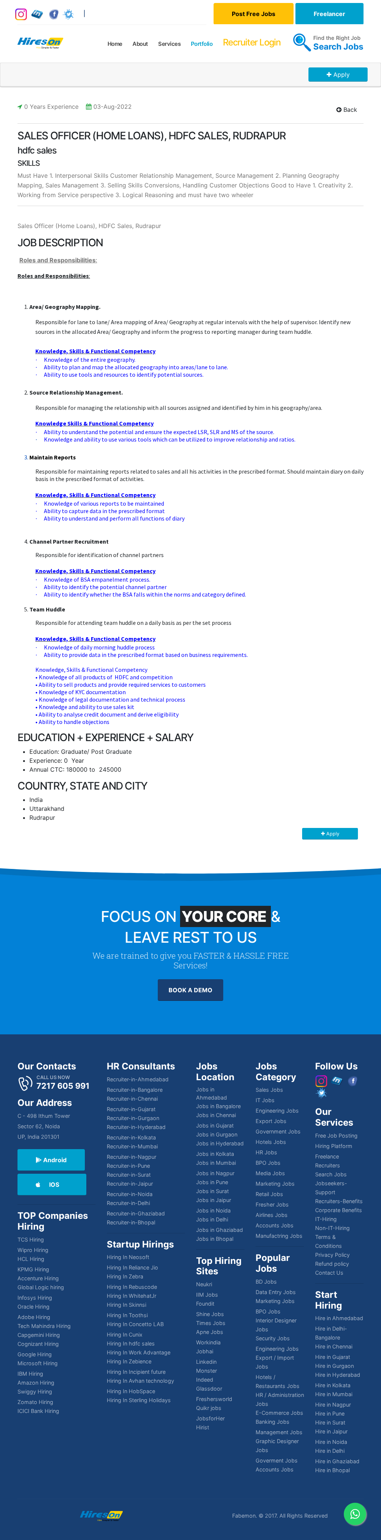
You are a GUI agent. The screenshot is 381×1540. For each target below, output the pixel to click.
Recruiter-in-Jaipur (130, 1183)
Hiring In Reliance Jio (132, 1267)
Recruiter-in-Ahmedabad (138, 1079)
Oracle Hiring (33, 1306)
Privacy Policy (332, 1255)
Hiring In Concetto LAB (135, 1324)
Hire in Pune (330, 1413)
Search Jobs (338, 46)
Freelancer (329, 14)
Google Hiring (34, 1354)
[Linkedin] (37, 13)
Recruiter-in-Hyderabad (136, 1127)
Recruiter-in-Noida (130, 1194)
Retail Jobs (269, 1194)
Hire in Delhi (330, 1451)
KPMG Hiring (33, 1269)
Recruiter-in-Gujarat (131, 1109)
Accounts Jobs (275, 1225)
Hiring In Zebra (125, 1276)
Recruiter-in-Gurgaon (133, 1118)
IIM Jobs (207, 1294)
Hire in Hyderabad (337, 1375)
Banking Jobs (272, 1422)
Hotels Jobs (271, 1142)
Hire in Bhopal (332, 1470)
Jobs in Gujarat (215, 1125)
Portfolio (202, 43)
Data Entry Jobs (276, 1292)
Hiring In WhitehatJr (131, 1296)
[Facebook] (54, 13)
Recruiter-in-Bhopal (131, 1222)
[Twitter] (68, 13)
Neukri (204, 1284)
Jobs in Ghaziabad (219, 1230)
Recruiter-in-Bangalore (135, 1090)
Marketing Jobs (275, 1183)
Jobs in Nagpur (215, 1173)
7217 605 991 (63, 1086)
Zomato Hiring (35, 1402)
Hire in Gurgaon (334, 1366)
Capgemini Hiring (38, 1335)
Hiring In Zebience (129, 1361)
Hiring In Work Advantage (138, 1352)
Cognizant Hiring (38, 1344)
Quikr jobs (208, 1408)
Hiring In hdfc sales (131, 1343)
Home (115, 43)
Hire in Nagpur (333, 1404)
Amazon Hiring (35, 1382)
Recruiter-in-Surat (129, 1174)
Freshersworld (214, 1399)
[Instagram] (21, 13)
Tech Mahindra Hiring (44, 1326)
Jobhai (204, 1351)
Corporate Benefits (338, 1210)
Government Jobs (278, 1131)
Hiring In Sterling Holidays (139, 1400)
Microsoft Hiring (37, 1363)
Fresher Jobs (272, 1204)
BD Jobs (266, 1281)
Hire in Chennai (333, 1346)
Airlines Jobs (272, 1215)
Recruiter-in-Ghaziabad (136, 1213)
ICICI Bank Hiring (38, 1411)
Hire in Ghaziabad (337, 1461)
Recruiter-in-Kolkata (131, 1137)
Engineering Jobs (277, 1110)
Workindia (208, 1342)
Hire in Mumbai (333, 1394)
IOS (54, 1184)
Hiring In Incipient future (136, 1372)
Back (349, 109)
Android (54, 1160)
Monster (206, 1370)
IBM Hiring (30, 1373)
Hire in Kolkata (332, 1385)
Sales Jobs (269, 1090)
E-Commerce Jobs (279, 1413)
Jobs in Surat (212, 1191)
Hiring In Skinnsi (126, 1305)
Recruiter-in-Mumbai (132, 1146)
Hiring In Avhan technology (140, 1381)
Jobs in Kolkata (215, 1154)
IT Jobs (265, 1100)
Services (169, 43)
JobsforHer (210, 1418)
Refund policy (332, 1264)
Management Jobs (279, 1432)
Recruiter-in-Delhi (128, 1203)
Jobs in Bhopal (214, 1239)
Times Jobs (210, 1323)
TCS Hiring (30, 1239)
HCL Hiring (30, 1259)
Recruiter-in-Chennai (132, 1098)
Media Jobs (270, 1173)
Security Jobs (273, 1338)
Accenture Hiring (38, 1278)
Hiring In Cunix (125, 1334)
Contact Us (329, 1272)
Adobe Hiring (33, 1317)
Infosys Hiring (34, 1297)
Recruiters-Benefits (339, 1201)
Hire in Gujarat (332, 1357)
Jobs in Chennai (216, 1115)
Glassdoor (209, 1388)
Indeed (204, 1379)
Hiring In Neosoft (128, 1257)
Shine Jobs (210, 1314)
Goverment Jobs (277, 1460)
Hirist (202, 1427)
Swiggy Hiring (34, 1391)
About (140, 43)
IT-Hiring (326, 1219)
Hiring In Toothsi (127, 1315)
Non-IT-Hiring (332, 1228)
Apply (341, 74)
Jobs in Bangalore (218, 1106)
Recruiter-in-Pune (128, 1166)
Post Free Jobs (253, 14)
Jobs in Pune (212, 1182)
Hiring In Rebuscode (132, 1287)
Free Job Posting (336, 1135)
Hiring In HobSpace (131, 1391)
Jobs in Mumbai (216, 1163)
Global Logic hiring (40, 1287)
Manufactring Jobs (279, 1236)
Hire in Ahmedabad (339, 1318)
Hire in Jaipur (331, 1431)
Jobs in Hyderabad (220, 1143)
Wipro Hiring (32, 1250)
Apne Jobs (209, 1332)
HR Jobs (266, 1152)
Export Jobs (271, 1121)
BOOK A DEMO (190, 990)
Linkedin (206, 1362)
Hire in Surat (330, 1422)
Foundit (205, 1303)
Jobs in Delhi (212, 1219)
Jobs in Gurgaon (216, 1134)
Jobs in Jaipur (213, 1200)
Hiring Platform (333, 1146)
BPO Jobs (268, 1163)
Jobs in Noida (213, 1210)
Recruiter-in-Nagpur (131, 1157)
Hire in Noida (331, 1442)
